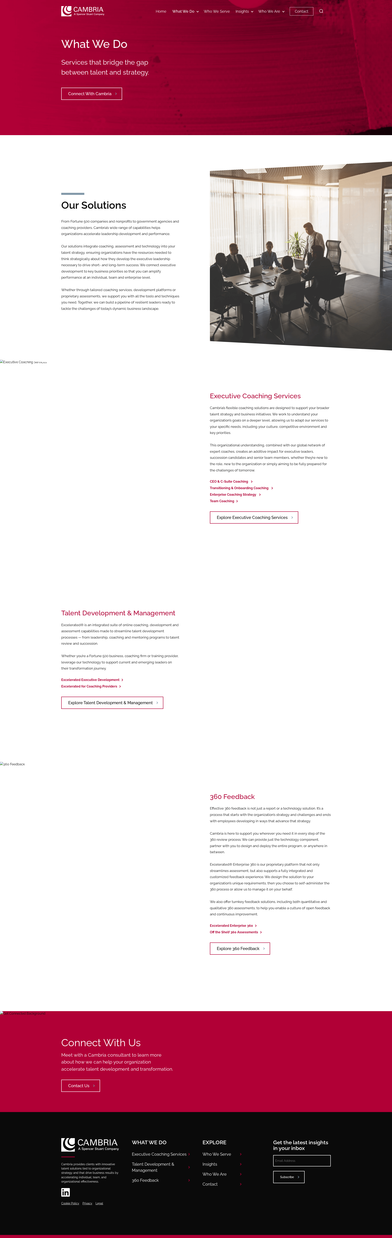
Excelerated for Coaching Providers (89, 686)
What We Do (183, 11)
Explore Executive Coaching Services (252, 517)
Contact (301, 11)
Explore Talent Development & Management (110, 702)
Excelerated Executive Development (90, 680)
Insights (242, 11)
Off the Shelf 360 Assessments (234, 932)
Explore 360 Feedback (238, 948)
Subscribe (287, 1177)
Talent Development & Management (153, 1167)
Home (161, 11)
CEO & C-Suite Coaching (229, 481)
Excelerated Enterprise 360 (231, 926)
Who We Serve (217, 11)
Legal (99, 1203)
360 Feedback (145, 1180)
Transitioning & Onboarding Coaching (239, 488)
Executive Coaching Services (159, 1154)
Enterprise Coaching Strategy (233, 495)
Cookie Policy (70, 1203)
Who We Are (269, 11)
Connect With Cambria (89, 93)
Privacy (87, 1203)
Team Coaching (222, 501)
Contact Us (78, 1085)
